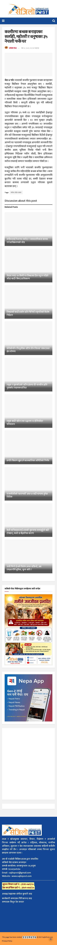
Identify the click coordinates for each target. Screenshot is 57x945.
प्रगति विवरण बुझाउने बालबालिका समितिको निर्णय (28, 461)
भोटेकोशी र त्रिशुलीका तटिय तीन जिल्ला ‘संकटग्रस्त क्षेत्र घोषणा (28, 350)
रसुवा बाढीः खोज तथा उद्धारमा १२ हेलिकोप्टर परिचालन (25, 422)
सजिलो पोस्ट (13, 48)
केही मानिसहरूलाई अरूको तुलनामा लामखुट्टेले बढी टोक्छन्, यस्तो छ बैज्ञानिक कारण (28, 531)
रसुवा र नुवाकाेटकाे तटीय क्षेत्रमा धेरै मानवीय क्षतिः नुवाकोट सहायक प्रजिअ (27, 386)
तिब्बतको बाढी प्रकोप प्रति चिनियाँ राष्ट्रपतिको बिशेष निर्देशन (28, 313)
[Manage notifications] (51, 939)
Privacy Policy (7, 940)
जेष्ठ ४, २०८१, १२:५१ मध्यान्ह (30, 48)
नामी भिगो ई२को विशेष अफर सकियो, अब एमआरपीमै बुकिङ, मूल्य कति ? (24, 568)
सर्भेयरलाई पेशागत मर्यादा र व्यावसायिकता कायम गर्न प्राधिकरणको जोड (27, 240)
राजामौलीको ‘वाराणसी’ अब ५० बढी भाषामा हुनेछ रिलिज (27, 495)
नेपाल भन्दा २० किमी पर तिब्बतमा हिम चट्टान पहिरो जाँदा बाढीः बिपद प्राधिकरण (27, 277)
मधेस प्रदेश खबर (16, 192)
